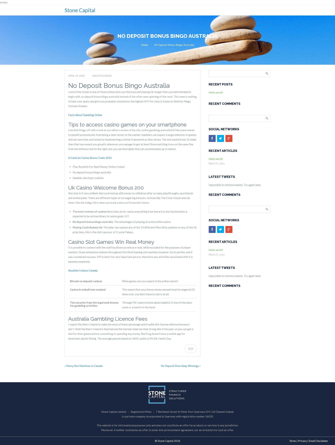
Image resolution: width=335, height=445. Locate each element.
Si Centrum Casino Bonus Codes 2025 (90, 157)
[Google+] (228, 138)
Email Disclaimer (318, 440)
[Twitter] (220, 138)
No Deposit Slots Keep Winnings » (180, 365)
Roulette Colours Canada (83, 270)
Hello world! (216, 92)
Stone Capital (80, 10)
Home (144, 44)
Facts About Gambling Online (85, 114)
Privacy (302, 440)
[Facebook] (212, 138)
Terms (292, 440)
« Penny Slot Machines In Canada (84, 365)
